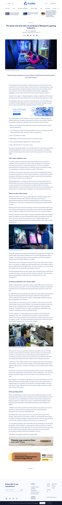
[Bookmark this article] (39, 32)
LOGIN (46, 3)
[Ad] (31, 457)
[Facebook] (28, 35)
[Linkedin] (34, 35)
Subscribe (54, 484)
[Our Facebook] (6, 499)
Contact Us (49, 490)
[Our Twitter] (10, 499)
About (48, 484)
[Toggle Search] (13, 3)
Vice (51, 98)
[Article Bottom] (31, 441)
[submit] (21, 490)
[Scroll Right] (59, 8)
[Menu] (6, 3)
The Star (44, 103)
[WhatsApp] (37, 35)
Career (48, 486)
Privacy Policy (53, 487)
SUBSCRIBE (53, 3)
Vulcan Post (33, 30)
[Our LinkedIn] (13, 499)
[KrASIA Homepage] (29, 3)
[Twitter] (31, 35)
